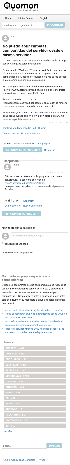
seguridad (16, 364)
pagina (13, 392)
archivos (15, 409)
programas (16, 414)
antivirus (15, 387)
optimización (17, 375)
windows (17, 127)
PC (38, 127)
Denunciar (49, 150)
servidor (27, 127)
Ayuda (42, 459)
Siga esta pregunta (41, 143)
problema (7, 127)
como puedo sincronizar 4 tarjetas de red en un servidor (34, 310)
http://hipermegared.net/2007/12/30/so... (25, 182)
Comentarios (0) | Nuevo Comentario (21, 133)
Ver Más (8, 431)
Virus (43, 127)
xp (10, 425)
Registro (44, 18)
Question (15, 353)
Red (34, 127)
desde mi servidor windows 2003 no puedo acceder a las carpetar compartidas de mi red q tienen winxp (34, 330)
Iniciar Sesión (25, 18)
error (13, 403)
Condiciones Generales (23, 459)
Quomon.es (51, 6)
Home (8, 18)
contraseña (17, 420)
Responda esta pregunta (22, 150)
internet (15, 348)
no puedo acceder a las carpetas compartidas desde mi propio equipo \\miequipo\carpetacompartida (34, 323)
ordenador (17, 359)
